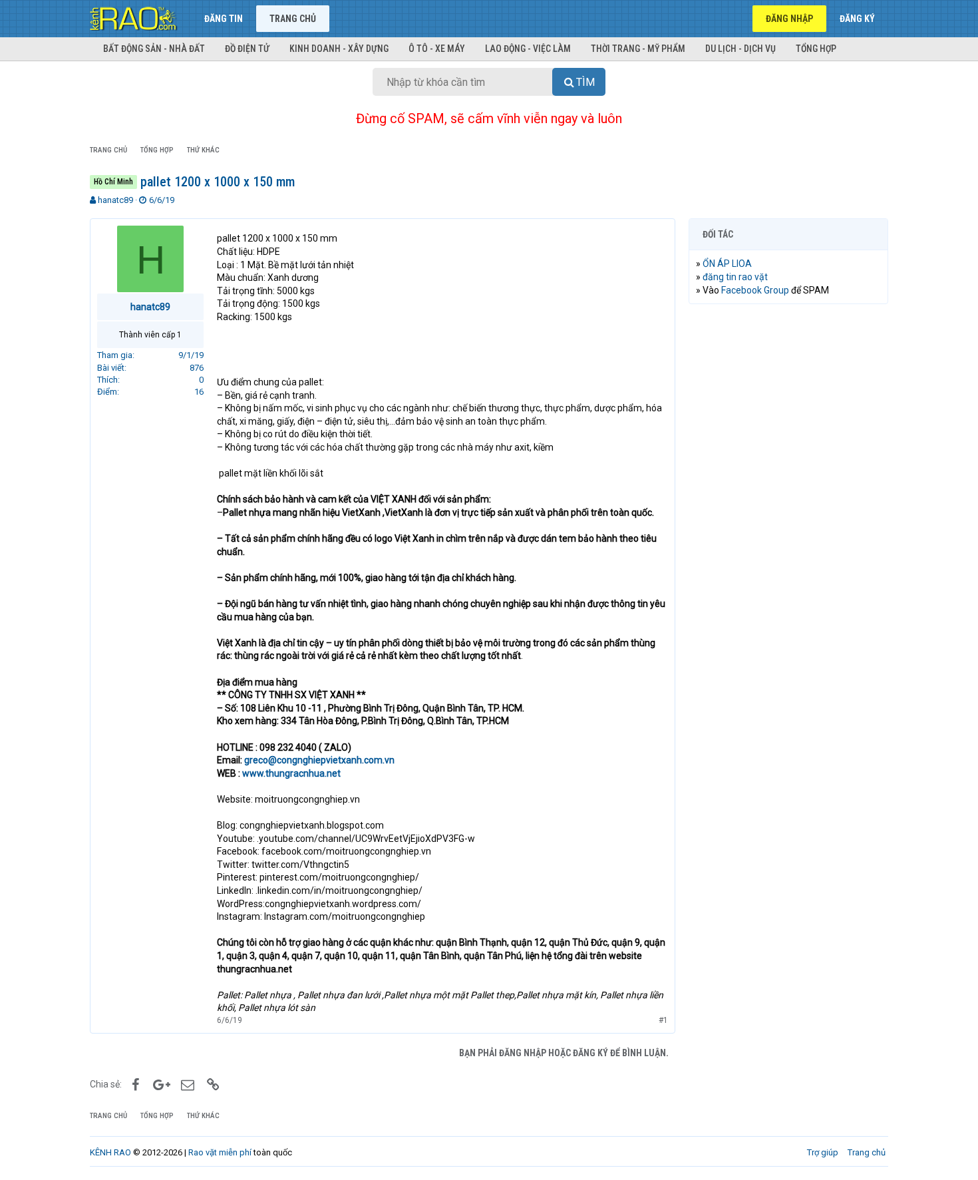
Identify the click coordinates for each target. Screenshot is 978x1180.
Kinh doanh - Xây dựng (339, 48)
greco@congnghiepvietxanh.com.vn (319, 760)
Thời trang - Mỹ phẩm (638, 48)
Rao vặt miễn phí (219, 1152)
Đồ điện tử (247, 48)
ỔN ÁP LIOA (727, 263)
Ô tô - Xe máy (436, 48)
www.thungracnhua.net (291, 773)
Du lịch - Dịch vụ (740, 48)
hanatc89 (115, 200)
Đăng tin (223, 18)
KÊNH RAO (110, 1152)
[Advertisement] (788, 517)
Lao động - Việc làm (528, 48)
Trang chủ (292, 18)
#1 (663, 1020)
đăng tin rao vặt (735, 277)
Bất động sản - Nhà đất (154, 48)
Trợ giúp (822, 1152)
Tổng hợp (816, 48)
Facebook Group (755, 290)
